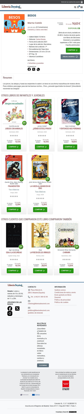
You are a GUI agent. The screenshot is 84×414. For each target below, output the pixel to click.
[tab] (7, 78)
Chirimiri (66, 252)
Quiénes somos (60, 290)
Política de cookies (61, 302)
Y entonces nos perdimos (70, 129)
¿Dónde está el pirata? (42, 129)
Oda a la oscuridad (14, 252)
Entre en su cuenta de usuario (70, 2)
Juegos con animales (14, 129)
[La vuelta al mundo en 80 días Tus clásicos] (40, 167)
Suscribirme (43, 365)
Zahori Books (41, 39)
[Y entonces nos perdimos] (70, 111)
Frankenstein (14, 186)
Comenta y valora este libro (37, 30)
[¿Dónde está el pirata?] (41, 111)
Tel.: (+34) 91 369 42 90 (39, 297)
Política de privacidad (62, 300)
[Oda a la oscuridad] (14, 235)
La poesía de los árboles (40, 252)
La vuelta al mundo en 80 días (40, 187)
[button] (75, 7)
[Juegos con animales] (14, 111)
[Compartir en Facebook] (29, 69)
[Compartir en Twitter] (33, 69)
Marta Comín (35, 22)
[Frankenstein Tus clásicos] (13, 167)
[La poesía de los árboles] (40, 235)
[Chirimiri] (66, 235)
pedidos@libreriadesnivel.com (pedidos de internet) (39, 311)
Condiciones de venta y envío (65, 292)
